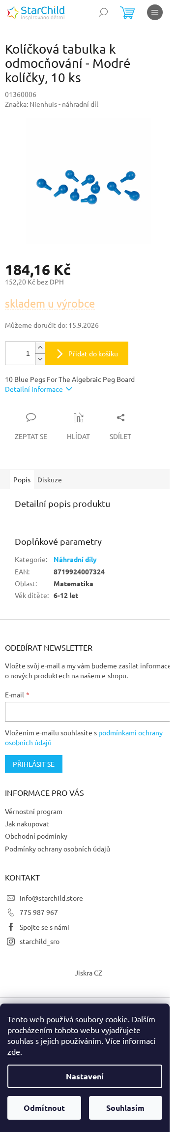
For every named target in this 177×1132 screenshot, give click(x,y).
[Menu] (155, 12)
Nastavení (85, 1076)
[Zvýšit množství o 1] (40, 347)
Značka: (51, 103)
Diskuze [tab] (49, 479)
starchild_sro (39, 941)
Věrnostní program (33, 811)
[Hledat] (103, 12)
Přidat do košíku (93, 353)
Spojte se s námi (44, 926)
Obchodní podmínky (36, 835)
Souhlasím (125, 1107)
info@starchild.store (51, 897)
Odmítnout (44, 1107)
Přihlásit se (34, 763)
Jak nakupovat (27, 823)
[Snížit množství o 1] (40, 359)
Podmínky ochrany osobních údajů (57, 848)
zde (13, 1051)
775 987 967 (39, 912)
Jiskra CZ (88, 972)
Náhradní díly (75, 559)
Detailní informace (34, 388)
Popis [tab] (21, 479)
